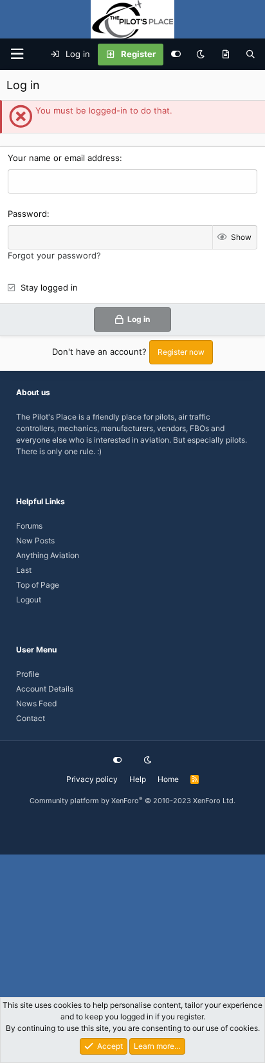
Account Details (44, 688)
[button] (17, 54)
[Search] (250, 54)
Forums (29, 526)
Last (24, 570)
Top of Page (37, 585)
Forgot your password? (54, 255)
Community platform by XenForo (132, 800)
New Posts (35, 540)
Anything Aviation (47, 555)
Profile (27, 674)
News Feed (36, 703)
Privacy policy (92, 779)
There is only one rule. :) (59, 451)
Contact (30, 718)
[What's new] (225, 54)
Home (168, 779)
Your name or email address (64, 158)
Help (137, 779)
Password (27, 213)
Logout (28, 599)
